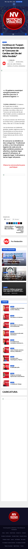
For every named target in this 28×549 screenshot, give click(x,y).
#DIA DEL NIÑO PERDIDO (14, 64)
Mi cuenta (23, 539)
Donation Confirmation (6, 536)
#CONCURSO (19, 62)
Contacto (24, 532)
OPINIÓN (12, 306)
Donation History (23, 536)
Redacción (12, 60)
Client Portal (12, 532)
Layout (12, 539)
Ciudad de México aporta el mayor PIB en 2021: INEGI (9, 228)
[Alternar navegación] (13, 34)
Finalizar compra (6, 539)
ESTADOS (4, 42)
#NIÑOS (9, 66)
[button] (23, 34)
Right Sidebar (16, 545)
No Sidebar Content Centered (9, 542)
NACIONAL (10, 257)
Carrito (7, 532)
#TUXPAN (15, 66)
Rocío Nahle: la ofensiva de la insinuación (16, 325)
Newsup (22, 527)
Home (3, 532)
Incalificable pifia (14, 367)
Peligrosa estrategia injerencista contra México (17, 375)
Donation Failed (15, 536)
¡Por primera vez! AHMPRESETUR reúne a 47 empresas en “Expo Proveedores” (19, 229)
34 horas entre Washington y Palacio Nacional (16, 360)
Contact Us (18, 532)
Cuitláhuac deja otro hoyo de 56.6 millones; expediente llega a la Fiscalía (17, 310)
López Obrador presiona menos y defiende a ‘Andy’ (16, 351)
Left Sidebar (17, 539)
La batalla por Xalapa (15, 384)
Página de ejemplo (9, 545)
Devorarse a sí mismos (16, 317)
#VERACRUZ (22, 66)
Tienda (21, 545)
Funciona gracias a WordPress (10, 527)
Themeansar (14, 529)
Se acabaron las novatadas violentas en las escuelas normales (16, 343)
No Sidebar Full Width (20, 542)
